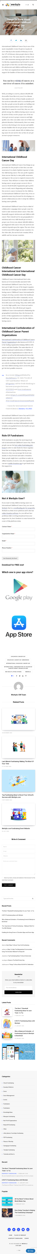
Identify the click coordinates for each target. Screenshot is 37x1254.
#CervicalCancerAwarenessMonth (20, 401)
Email (4, 541)
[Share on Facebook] (11, 40)
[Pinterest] (26, 675)
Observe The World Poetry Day (16, 960)
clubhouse (4, 964)
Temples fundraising (9, 1150)
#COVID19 (10, 389)
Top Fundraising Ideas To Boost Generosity (19, 956)
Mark (3, 945)
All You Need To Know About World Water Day (24, 1200)
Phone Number (7, 548)
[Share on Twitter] (16, 40)
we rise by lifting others (13, 671)
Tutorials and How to (9, 1154)
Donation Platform (8, 1087)
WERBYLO (24, 1243)
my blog (4, 960)
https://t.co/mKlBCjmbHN (21, 395)
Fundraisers (6, 1104)
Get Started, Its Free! (10, 558)
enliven (4, 949)
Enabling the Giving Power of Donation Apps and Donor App (18, 932)
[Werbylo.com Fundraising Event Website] (18, 814)
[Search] (32, 4)
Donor (5, 1091)
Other (5, 1129)
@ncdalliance (11, 378)
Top (19, 1250)
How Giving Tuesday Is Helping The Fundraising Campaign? (25, 1211)
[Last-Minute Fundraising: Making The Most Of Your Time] (18, 747)
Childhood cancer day (18, 656)
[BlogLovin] (23, 1229)
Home (10, 1235)
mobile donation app (15, 463)
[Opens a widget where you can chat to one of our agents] (30, 1251)
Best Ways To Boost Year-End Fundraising (18, 945)
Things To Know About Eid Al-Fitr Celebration (21, 964)
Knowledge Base (7, 1112)
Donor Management (8, 1095)
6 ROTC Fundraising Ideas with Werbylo (12, 915)
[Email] (26, 40)
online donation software (10, 513)
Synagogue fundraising (9, 1145)
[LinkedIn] (21, 40)
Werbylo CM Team (11, 29)
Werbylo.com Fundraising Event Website (16, 828)
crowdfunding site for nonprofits (24, 508)
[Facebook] (9, 1229)
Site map (18, 1245)
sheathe (4, 956)
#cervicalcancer (24, 389)
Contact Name (7, 526)
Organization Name (8, 534)
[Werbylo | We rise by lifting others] (12, 5)
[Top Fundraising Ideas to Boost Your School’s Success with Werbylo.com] (18, 781)
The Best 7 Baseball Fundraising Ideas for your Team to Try (18, 911)
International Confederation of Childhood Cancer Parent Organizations (18, 667)
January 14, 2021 (25, 409)
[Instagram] (18, 1229)
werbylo (28, 671)
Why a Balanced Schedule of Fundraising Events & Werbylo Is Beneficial (24, 1033)
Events (18, 14)
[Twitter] (13, 1229)
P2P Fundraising (7, 1137)
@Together (10, 384)
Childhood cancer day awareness (18, 660)
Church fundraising (8, 1083)
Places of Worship (8, 1141)
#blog (17, 375)
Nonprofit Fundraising (9, 1124)
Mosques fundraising (9, 1116)
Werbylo (4, 508)
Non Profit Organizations (10, 1120)
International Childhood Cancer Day (18, 663)
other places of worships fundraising (13, 1133)
